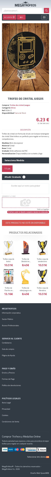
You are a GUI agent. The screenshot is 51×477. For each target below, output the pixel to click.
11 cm (7, 168)
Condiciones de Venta (10, 421)
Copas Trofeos (25, 4)
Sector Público (7, 319)
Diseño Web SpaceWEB (39, 473)
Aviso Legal (6, 402)
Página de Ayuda (8, 355)
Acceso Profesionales (10, 325)
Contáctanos (7, 342)
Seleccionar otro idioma (36, 456)
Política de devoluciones (11, 385)
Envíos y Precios (8, 372)
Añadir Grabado (13, 177)
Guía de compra (8, 349)
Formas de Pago (8, 379)
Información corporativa (11, 312)
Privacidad (6, 409)
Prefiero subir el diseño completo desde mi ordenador (28, 212)
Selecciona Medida (14, 160)
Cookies (5, 415)
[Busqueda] (46, 10)
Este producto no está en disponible (25, 222)
